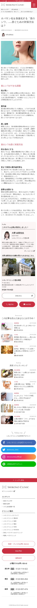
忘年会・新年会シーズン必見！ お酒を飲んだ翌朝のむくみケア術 (25, 351)
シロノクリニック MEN (10, 527)
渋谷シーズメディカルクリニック (12, 532)
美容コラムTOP (5, 9)
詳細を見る (18, 296)
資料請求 (18, 558)
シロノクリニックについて (11, 515)
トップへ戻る (19, 480)
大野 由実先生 (14, 9)
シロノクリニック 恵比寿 (10, 518)
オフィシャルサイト (8, 491)
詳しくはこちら (28, 251)
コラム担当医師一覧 (9, 506)
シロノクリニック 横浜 (9, 524)
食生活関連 (17, 370)
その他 (16, 334)
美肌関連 (16, 323)
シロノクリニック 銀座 (9, 521)
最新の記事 (6, 504)
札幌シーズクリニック (9, 535)
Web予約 (18, 551)
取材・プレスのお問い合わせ (18, 544)
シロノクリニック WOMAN (11, 530)
